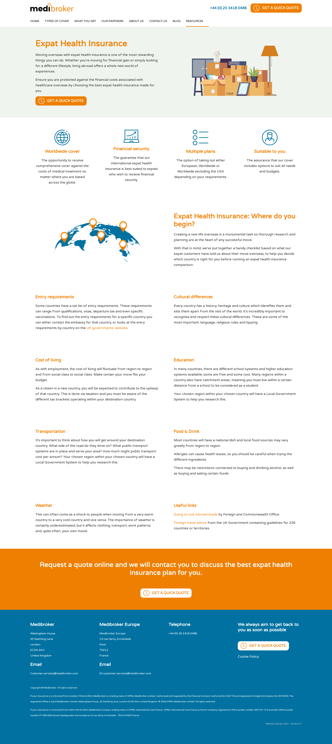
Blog (177, 21)
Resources (194, 21)
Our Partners (112, 21)
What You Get (85, 21)
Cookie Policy (248, 657)
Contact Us (158, 21)
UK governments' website (106, 328)
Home (37, 21)
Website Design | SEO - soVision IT (283, 723)
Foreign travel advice (190, 523)
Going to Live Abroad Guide (196, 514)
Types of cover (57, 21)
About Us (136, 21)
